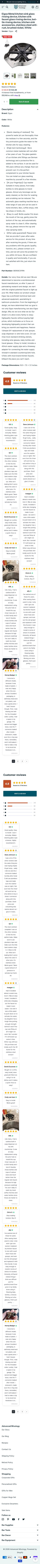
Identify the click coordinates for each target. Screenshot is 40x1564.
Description (7, 109)
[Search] (7, 7)
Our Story (5, 1430)
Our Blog (5, 1436)
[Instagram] (3, 1519)
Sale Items (6, 1510)
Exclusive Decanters (10, 1504)
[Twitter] (23, 1519)
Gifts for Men (7, 1491)
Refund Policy (7, 1462)
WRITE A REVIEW (20, 391)
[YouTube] (13, 1519)
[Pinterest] (8, 1519)
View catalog (3, 7)
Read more (31, 2)
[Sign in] (33, 7)
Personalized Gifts (9, 1484)
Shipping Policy (8, 1456)
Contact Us (6, 1449)
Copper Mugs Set (9, 1497)
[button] (2, 2)
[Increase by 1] (7, 100)
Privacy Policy (7, 1469)
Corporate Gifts (8, 1478)
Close (20, 1525)
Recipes (5, 1443)
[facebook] (18, 1519)
